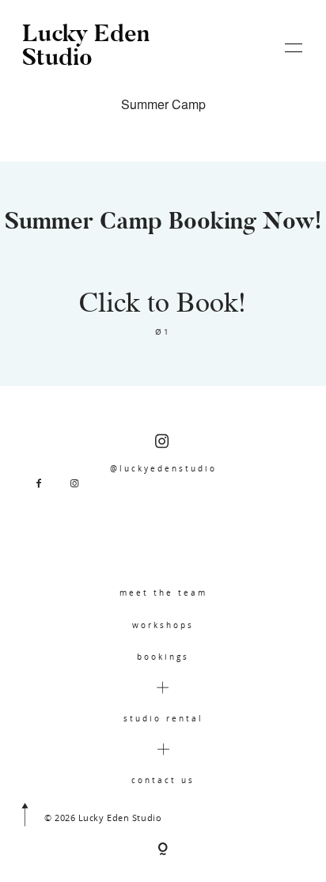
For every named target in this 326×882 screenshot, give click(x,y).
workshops (163, 624)
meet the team (163, 592)
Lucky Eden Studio (86, 47)
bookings (163, 656)
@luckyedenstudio (163, 468)
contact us (163, 779)
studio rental (163, 718)
